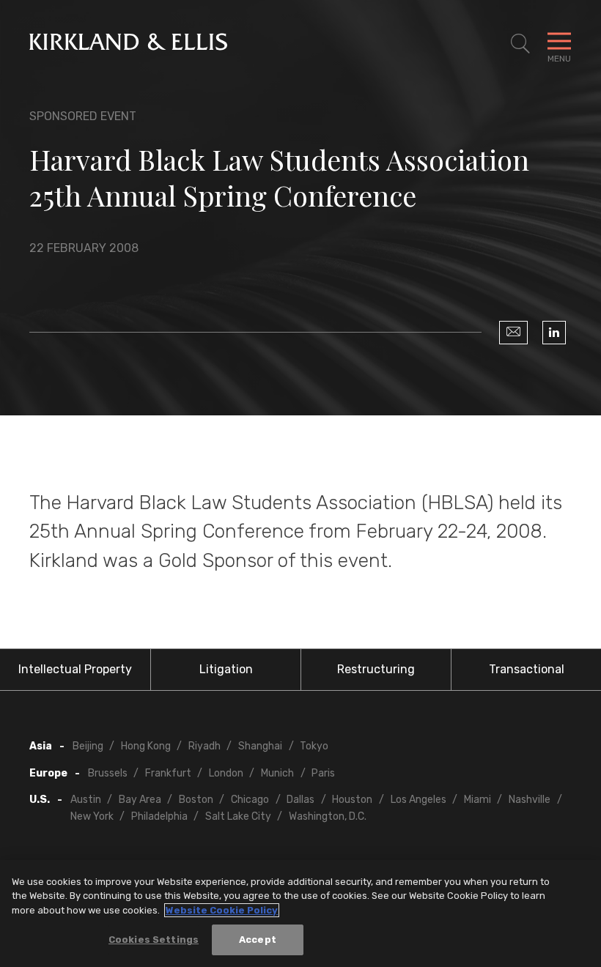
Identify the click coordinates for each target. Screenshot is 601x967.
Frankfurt (168, 773)
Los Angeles (418, 799)
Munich (277, 773)
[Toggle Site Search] (520, 44)
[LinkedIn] (554, 332)
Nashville (529, 799)
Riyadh (204, 746)
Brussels (108, 773)
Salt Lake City (238, 816)
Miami (477, 799)
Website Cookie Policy (222, 910)
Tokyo (314, 746)
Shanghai (260, 746)
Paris (323, 773)
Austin (85, 799)
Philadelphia (159, 816)
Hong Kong (146, 746)
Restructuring (376, 669)
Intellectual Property (75, 669)
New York (92, 816)
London (226, 773)
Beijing (88, 746)
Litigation (226, 669)
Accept (257, 939)
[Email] (513, 332)
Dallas (300, 799)
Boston (196, 799)
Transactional (526, 669)
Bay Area (140, 799)
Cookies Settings (153, 939)
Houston (352, 799)
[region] (300, 913)
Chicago (250, 799)
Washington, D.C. (327, 816)
